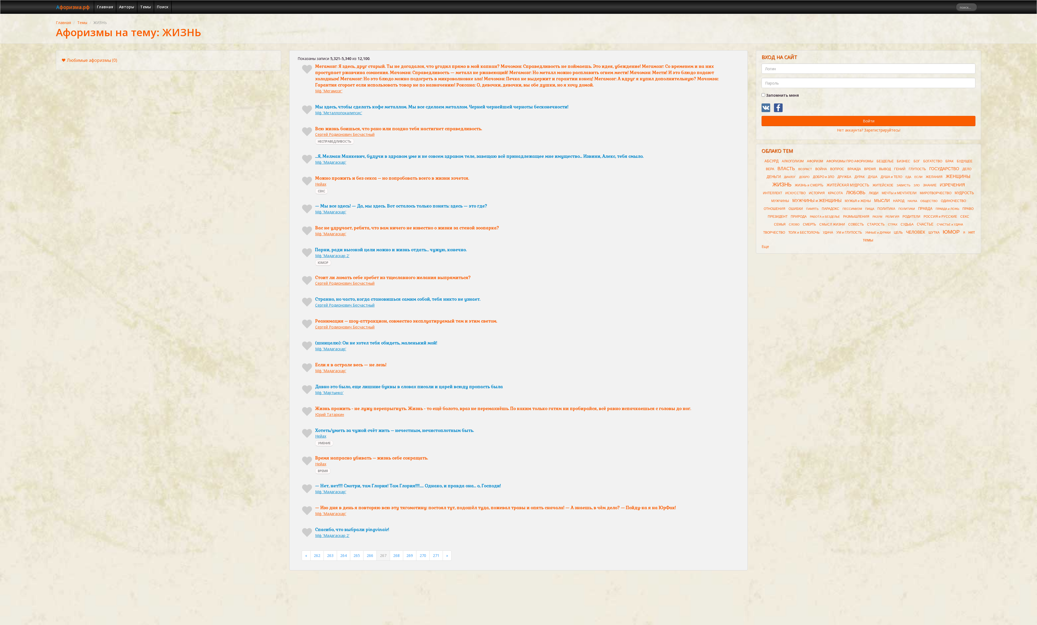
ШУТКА (934, 232)
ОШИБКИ (796, 209)
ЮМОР (323, 262)
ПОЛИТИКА (886, 209)
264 (343, 555)
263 (330, 555)
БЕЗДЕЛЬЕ (885, 161)
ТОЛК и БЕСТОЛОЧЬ (804, 232)
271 (436, 555)
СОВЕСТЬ (856, 224)
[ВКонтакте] (766, 107)
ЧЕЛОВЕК (915, 232)
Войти (868, 120)
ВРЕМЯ (323, 471)
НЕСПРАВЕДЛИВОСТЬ (334, 141)
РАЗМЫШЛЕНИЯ (856, 217)
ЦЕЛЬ (898, 232)
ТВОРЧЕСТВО (774, 232)
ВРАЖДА (854, 169)
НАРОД (898, 201)
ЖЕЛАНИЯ (934, 177)
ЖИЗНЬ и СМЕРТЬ (809, 185)
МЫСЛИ (882, 201)
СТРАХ (892, 224)
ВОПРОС (837, 169)
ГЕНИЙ (899, 169)
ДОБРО (804, 177)
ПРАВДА (925, 209)
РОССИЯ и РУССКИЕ (940, 217)
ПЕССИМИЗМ (852, 208)
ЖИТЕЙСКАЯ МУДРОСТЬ (848, 185)
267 (383, 555)
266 (370, 555)
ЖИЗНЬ (782, 184)
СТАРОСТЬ (876, 224)
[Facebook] (778, 107)
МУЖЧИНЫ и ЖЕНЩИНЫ (816, 201)
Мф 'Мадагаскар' (330, 162)
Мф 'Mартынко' (329, 392)
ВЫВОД (885, 169)
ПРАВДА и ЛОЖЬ (947, 208)
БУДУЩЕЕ (964, 161)
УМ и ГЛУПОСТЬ (849, 232)
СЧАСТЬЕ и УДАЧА (950, 224)
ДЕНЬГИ (774, 177)
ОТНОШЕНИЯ (774, 209)
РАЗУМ (877, 216)
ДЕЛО (966, 169)
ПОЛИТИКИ (906, 208)
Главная (105, 6)
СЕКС (321, 191)
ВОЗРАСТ (805, 169)
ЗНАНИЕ (930, 185)
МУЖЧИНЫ (780, 201)
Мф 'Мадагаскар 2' (332, 255)
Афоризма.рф (73, 7)
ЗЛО (917, 185)
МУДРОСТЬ (964, 193)
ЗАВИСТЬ (903, 185)
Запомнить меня (782, 95)
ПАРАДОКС (830, 209)
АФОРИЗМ (815, 161)
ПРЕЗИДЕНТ (777, 217)
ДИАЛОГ (790, 177)
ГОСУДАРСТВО (944, 169)
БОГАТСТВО (932, 161)
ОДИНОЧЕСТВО (953, 201)
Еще (765, 246)
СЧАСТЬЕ (925, 224)
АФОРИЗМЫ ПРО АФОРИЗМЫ (849, 161)
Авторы (126, 6)
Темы (145, 6)
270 (423, 555)
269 (409, 555)
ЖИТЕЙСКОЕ (883, 185)
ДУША (872, 177)
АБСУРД (772, 161)
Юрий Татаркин (329, 414)
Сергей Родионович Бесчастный (345, 134)
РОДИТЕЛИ (911, 217)
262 (317, 555)
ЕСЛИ (918, 177)
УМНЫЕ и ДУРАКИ (878, 232)
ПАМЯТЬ (812, 208)
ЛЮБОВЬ (856, 192)
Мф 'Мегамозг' (328, 90)
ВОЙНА (821, 169)
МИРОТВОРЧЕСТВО (935, 193)
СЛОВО (794, 224)
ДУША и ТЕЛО (891, 177)
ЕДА (908, 177)
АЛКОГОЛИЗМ (793, 161)
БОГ (917, 161)
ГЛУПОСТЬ (917, 169)
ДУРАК (859, 177)
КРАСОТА (835, 193)
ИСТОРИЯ (817, 193)
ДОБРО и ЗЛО (823, 177)
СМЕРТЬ (809, 224)
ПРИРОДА (799, 217)
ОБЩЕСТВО (929, 201)
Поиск (163, 6)
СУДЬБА (907, 224)
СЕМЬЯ (780, 224)
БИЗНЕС (903, 161)
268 (396, 555)
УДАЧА (828, 232)
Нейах (320, 184)
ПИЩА (869, 208)
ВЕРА (770, 169)
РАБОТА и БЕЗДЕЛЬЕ (825, 216)
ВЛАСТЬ (786, 168)
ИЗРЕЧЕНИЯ (952, 185)
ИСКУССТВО (795, 193)
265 (356, 555)
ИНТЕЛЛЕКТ (772, 193)
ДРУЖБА (844, 177)
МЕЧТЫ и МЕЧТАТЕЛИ (899, 193)
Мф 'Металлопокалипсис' (338, 112)
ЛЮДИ (873, 193)
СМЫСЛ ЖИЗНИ (832, 224)
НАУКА (912, 201)
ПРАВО (968, 209)
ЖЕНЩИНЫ (958, 176)
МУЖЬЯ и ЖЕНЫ (858, 201)
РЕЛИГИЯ (892, 216)
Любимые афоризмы (92, 60)
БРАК (949, 161)
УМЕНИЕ (324, 443)
